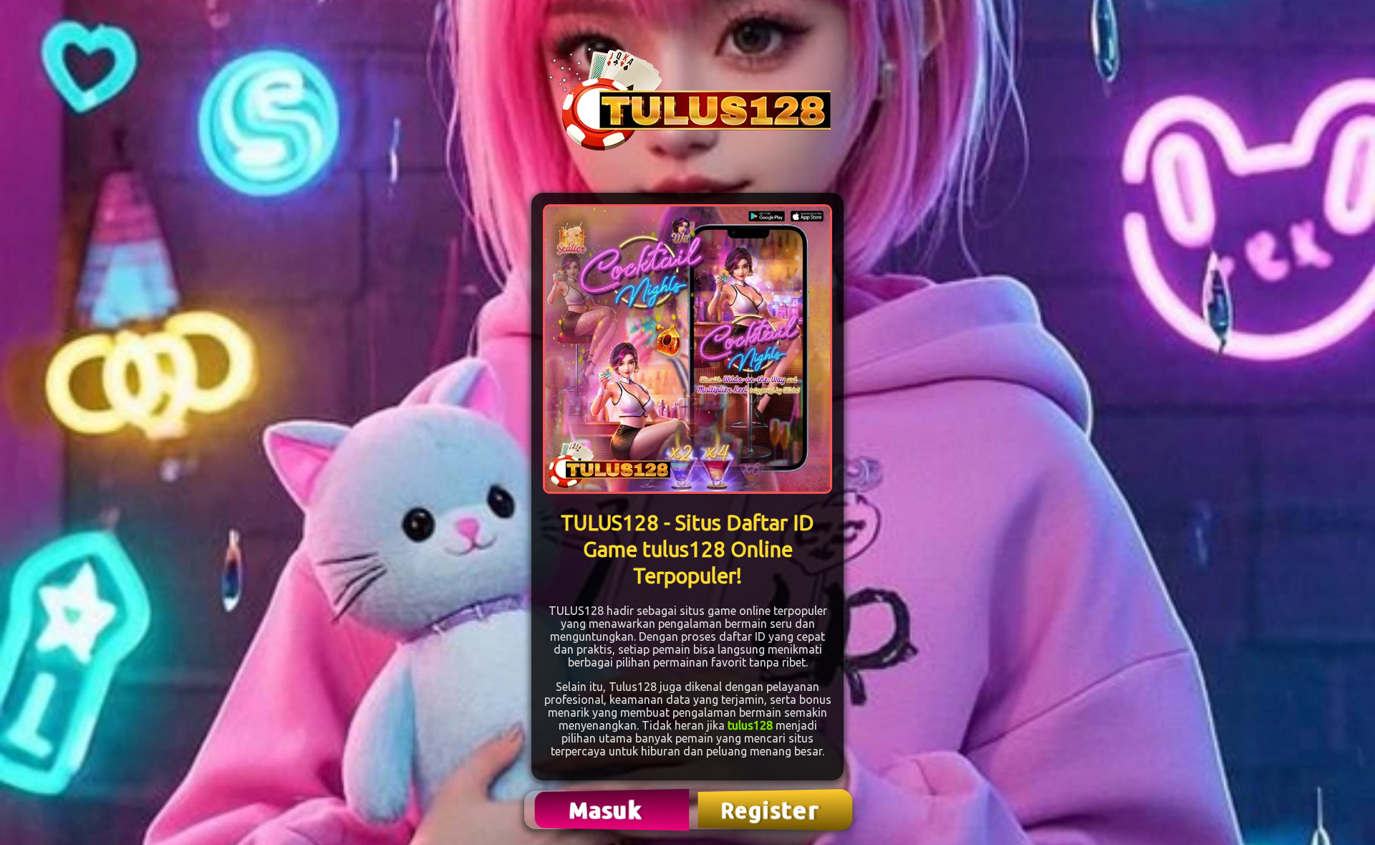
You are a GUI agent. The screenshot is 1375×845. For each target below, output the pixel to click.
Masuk (607, 809)
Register (771, 809)
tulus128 (750, 725)
